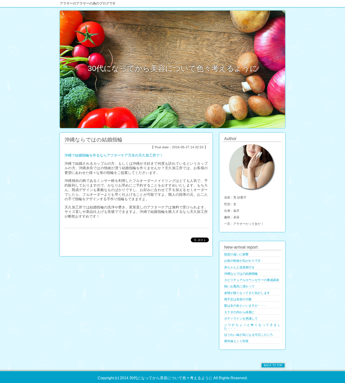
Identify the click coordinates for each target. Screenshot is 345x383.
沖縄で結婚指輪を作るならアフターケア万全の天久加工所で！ (114, 155)
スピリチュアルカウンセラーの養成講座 (251, 280)
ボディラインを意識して (241, 318)
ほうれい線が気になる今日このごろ (248, 334)
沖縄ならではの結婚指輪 (241, 273)
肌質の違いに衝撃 (236, 254)
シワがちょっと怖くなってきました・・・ (252, 326)
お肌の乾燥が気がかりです (242, 260)
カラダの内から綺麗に (239, 312)
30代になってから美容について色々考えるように (172, 68)
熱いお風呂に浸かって (239, 286)
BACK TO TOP (273, 365)
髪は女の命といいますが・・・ (245, 305)
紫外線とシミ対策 (236, 341)
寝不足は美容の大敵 (238, 299)
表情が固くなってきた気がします (247, 293)
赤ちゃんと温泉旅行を (239, 267)
